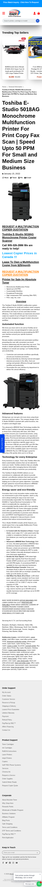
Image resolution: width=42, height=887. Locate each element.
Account (34, 13)
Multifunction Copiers (9, 637)
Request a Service (8, 775)
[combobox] (21, 21)
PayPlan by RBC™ (9, 723)
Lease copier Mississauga (17, 650)
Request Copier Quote (10, 785)
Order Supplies (7, 779)
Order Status (6, 696)
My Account (6, 692)
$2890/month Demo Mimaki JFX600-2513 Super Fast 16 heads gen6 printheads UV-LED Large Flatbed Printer (14, 58)
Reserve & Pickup (8, 702)
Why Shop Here (7, 803)
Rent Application (7, 837)
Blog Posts (6, 820)
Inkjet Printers (7, 758)
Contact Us (6, 730)
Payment (5, 716)
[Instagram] (13, 863)
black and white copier (22, 663)
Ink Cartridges (7, 748)
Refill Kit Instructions (9, 751)
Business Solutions (9, 813)
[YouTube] (17, 863)
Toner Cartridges (8, 744)
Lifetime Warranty (8, 713)
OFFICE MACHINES (27, 600)
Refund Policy (7, 720)
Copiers (5, 761)
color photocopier (23, 661)
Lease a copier (12, 646)
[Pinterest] (10, 863)
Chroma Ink (6, 772)
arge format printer (17, 667)
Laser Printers (7, 754)
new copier (20, 654)
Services (5, 768)
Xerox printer (12, 658)
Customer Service (8, 699)
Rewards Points (7, 806)
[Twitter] (6, 863)
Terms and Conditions (9, 827)
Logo (14, 13)
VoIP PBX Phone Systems (11, 765)
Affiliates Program (8, 817)
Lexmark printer (30, 646)
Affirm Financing (8, 727)
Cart (38, 13)
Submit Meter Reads (9, 782)
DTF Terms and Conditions (11, 831)
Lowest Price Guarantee (10, 709)
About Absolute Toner (9, 800)
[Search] (38, 21)
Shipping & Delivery (9, 706)
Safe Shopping (7, 824)
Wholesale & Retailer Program (12, 810)
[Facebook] (3, 863)
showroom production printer (16, 641)
